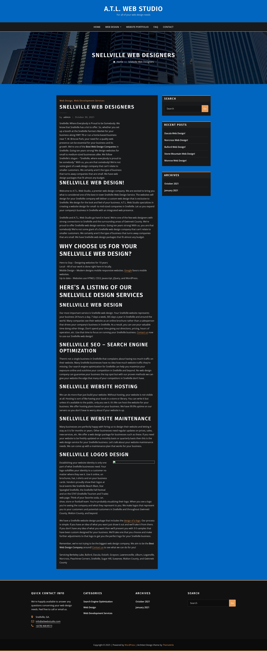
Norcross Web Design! (176, 140)
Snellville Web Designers (141, 61)
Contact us (142, 332)
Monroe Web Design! (175, 160)
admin (65, 117)
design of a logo (132, 520)
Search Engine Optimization (98, 601)
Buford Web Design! (175, 146)
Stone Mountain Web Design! (179, 153)
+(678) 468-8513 (44, 625)
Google (128, 270)
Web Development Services (89, 100)
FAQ (156, 26)
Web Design (112, 26)
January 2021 (171, 190)
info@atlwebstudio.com (48, 621)
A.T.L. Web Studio (133, 9)
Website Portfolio (137, 26)
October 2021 (171, 183)
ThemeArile (168, 644)
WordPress (130, 644)
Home (97, 26)
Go (205, 108)
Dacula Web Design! (174, 133)
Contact (168, 26)
